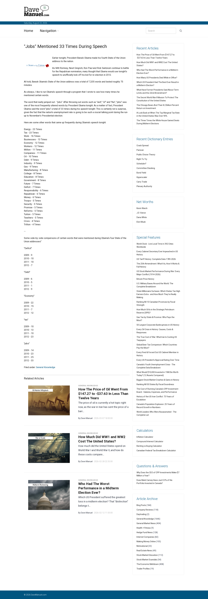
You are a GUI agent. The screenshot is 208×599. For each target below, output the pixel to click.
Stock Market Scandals (147, 559)
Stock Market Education (147, 555)
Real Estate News (144, 550)
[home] (36, 11)
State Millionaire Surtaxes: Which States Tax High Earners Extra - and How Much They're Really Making (158, 294)
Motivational (142, 546)
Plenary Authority (144, 186)
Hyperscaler (142, 177)
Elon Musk (141, 222)
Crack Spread (143, 145)
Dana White (142, 217)
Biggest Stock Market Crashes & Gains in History (158, 380)
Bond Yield (141, 173)
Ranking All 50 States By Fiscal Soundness (155, 384)
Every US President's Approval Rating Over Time (158, 360)
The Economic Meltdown (148, 564)
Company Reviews (145, 510)
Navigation (48, 31)
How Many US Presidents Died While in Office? (157, 78)
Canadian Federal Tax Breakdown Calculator (156, 450)
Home (28, 31)
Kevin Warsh (142, 208)
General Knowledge (45, 367)
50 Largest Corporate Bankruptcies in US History (158, 325)
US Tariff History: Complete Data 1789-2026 (156, 259)
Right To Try (142, 159)
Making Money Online (146, 541)
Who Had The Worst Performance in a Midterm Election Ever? (98, 488)
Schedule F (141, 164)
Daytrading (141, 514)
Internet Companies (145, 537)
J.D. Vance (141, 213)
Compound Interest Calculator (150, 441)
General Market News (146, 523)
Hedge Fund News (145, 532)
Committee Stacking (146, 168)
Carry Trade (142, 182)
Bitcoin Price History (145, 279)
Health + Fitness (144, 528)
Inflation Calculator (145, 437)
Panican (140, 150)
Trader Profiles (143, 569)
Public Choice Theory (146, 154)
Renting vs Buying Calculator (149, 446)
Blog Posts (141, 505)
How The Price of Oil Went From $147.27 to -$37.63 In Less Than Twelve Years (103, 393)
